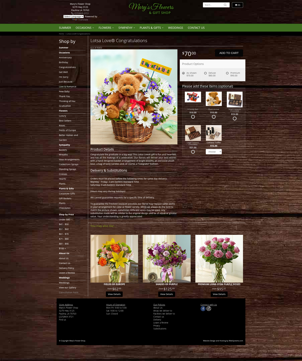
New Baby (64, 91)
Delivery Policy (66, 268)
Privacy (156, 325)
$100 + (62, 248)
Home (61, 34)
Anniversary (65, 57)
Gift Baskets (65, 198)
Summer (65, 28)
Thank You (64, 96)
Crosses (63, 174)
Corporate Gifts (67, 193)
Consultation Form (68, 292)
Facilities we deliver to (164, 313)
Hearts (62, 178)
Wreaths (63, 154)
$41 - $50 (64, 224)
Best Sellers (65, 120)
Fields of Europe (67, 130)
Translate (83, 19)
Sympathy (125, 28)
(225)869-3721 (81, 13)
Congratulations (67, 67)
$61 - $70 (64, 233)
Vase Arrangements (69, 159)
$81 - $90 (64, 243)
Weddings (175, 28)
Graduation (65, 105)
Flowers (105, 28)
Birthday (63, 62)
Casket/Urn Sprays (68, 164)
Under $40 (64, 219)
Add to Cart (229, 53)
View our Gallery (67, 287)
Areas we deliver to (162, 310)
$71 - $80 (64, 238)
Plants (62, 183)
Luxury (62, 115)
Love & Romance (67, 86)
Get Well (63, 72)
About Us (64, 258)
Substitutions (159, 328)
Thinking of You (67, 101)
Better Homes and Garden (68, 137)
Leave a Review (67, 272)
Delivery (157, 319)
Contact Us (196, 28)
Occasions (83, 28)
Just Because (65, 81)
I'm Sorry (63, 76)
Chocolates (64, 208)
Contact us (158, 316)
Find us (62, 319)
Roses (62, 125)
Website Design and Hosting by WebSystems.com (223, 340)
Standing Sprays (67, 169)
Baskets (63, 149)
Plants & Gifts (150, 28)
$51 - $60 (64, 229)
